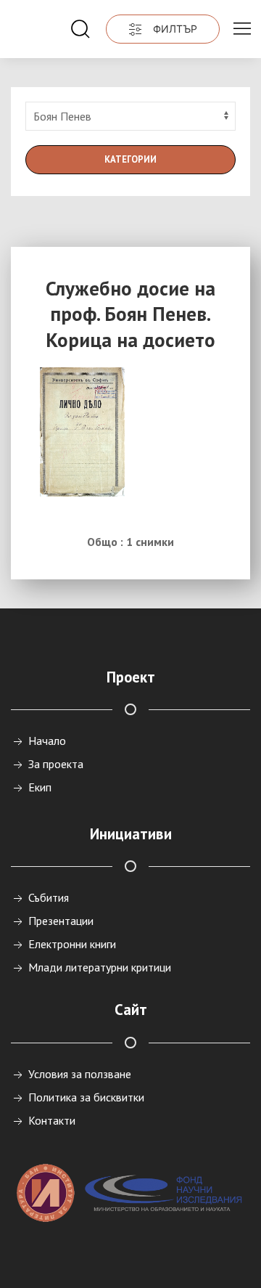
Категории (130, 159)
